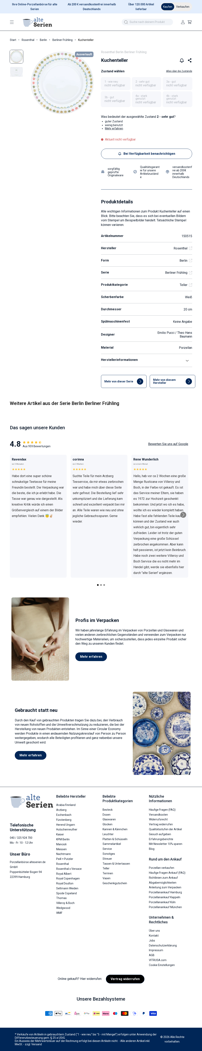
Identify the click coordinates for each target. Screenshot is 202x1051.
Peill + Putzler (64, 858)
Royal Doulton (64, 883)
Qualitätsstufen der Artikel (165, 829)
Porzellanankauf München (165, 907)
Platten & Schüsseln (115, 839)
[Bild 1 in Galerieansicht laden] (16, 56)
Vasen (106, 878)
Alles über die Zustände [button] (179, 71)
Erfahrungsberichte (161, 839)
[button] (11, 22)
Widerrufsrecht (158, 819)
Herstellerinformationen (119, 360)
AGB (151, 955)
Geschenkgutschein (115, 883)
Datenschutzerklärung (163, 945)
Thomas (61, 898)
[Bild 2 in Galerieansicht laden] (16, 71)
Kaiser (60, 834)
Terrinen (108, 873)
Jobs (152, 940)
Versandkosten (158, 814)
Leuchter (108, 834)
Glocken (107, 824)
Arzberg (61, 809)
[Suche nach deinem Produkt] (126, 22)
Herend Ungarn (65, 824)
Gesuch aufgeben (160, 834)
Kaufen (167, 6)
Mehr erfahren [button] (114, 128)
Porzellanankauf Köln (162, 902)
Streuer (107, 858)
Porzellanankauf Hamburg (165, 892)
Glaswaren (109, 819)
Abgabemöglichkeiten (162, 882)
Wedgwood (63, 907)
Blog (151, 848)
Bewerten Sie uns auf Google (168, 444)
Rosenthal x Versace (69, 868)
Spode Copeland (66, 893)
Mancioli (61, 844)
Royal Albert (63, 873)
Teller (183, 285)
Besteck (108, 809)
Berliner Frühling (62, 40)
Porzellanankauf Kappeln (164, 897)
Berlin (43, 40)
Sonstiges (109, 853)
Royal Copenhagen (68, 878)
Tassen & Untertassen (116, 863)
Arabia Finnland (66, 805)
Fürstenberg (63, 819)
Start (13, 40)
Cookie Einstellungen (162, 965)
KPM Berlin (63, 839)
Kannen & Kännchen (115, 829)
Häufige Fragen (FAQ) (162, 809)
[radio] (115, 83)
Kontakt (154, 935)
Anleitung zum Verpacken (165, 887)
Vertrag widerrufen (161, 824)
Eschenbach (63, 814)
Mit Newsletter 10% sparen (165, 843)
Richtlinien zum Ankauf (163, 877)
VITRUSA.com (157, 960)
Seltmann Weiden (67, 888)
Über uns (154, 930)
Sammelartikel (112, 843)
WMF (59, 912)
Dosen (106, 814)
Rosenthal (28, 40)
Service (107, 848)
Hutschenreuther (66, 829)
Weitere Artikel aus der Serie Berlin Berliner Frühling (64, 403)
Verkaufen (182, 6)
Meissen (61, 849)
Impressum (156, 950)
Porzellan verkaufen (161, 867)
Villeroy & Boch (65, 903)
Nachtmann (63, 854)
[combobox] (147, 22)
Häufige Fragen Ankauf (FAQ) (167, 872)
